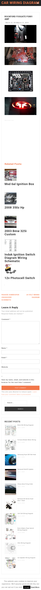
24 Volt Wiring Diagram (33, 296)
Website (4, 367)
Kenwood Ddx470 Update (25, 469)
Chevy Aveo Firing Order (25, 484)
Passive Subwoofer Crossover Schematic (10, 297)
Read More (35, 587)
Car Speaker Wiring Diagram (26, 557)
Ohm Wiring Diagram (24, 543)
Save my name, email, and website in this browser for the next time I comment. (17, 381)
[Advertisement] (20, 142)
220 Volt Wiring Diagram (25, 513)
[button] (37, 2)
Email (4, 357)
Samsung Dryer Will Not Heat (27, 454)
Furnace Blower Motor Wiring (27, 440)
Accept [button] (26, 587)
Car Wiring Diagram (20, 3)
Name (4, 348)
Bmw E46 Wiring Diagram (26, 425)
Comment (5, 319)
